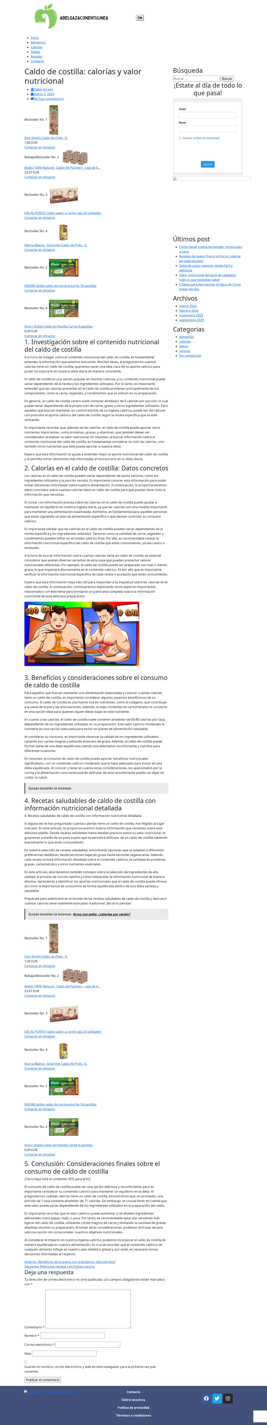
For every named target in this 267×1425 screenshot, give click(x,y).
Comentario (34, 1327)
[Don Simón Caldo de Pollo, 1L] (53, 119)
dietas (183, 346)
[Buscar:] (196, 79)
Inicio (35, 38)
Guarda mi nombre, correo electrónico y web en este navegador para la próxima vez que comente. (90, 1369)
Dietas (35, 52)
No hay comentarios (49, 99)
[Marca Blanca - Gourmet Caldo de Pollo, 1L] (63, 231)
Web (27, 1353)
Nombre (31, 1335)
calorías (185, 341)
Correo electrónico (39, 1344)
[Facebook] (206, 1398)
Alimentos (38, 42)
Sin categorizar (190, 355)
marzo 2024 (188, 306)
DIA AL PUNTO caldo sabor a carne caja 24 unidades (62, 213)
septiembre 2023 (191, 320)
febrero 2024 (188, 310)
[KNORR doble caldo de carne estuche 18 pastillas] (63, 267)
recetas (184, 351)
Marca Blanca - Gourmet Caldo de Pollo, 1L (55, 245)
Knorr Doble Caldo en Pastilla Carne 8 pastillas (58, 326)
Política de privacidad (133, 1408)
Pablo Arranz (43, 89)
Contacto (37, 61)
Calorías (37, 47)
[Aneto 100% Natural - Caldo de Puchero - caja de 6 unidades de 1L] (75, 157)
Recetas (36, 56)
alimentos (186, 337)
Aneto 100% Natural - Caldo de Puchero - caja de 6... (62, 167)
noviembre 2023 (191, 315)
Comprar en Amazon (39, 147)
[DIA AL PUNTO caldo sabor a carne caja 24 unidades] (63, 194)
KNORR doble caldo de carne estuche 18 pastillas (60, 286)
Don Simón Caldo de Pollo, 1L (46, 138)
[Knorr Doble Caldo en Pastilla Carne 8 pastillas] (63, 308)
